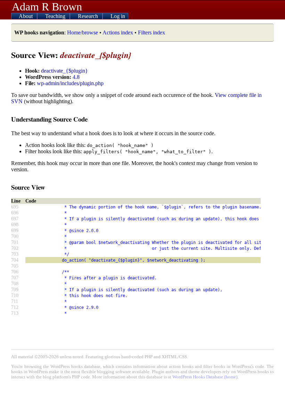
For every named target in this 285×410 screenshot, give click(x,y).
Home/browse (82, 32)
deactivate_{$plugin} (64, 71)
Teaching (56, 16)
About (26, 16)
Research (88, 16)
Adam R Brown (47, 6)
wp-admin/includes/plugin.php (70, 83)
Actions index (118, 32)
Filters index (151, 32)
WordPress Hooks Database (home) (204, 377)
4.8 (76, 77)
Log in (118, 16)
